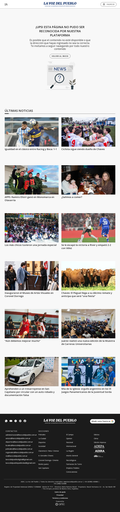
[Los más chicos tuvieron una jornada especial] (32, 227)
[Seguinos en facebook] (25, 421)
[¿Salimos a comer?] (88, 180)
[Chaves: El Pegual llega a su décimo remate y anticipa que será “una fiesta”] (88, 275)
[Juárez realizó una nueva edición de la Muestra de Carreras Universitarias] (88, 323)
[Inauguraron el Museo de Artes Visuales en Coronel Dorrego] (32, 275)
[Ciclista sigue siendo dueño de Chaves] (88, 132)
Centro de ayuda (60, 492)
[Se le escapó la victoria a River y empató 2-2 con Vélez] (88, 227)
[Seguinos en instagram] (20, 421)
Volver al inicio (60, 56)
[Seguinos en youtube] (11, 421)
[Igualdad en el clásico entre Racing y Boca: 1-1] (32, 132)
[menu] (22, 4)
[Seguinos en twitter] (15, 421)
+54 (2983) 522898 (60, 484)
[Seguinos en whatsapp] (6, 421)
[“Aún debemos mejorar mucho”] (32, 323)
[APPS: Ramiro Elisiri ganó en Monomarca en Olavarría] (32, 180)
